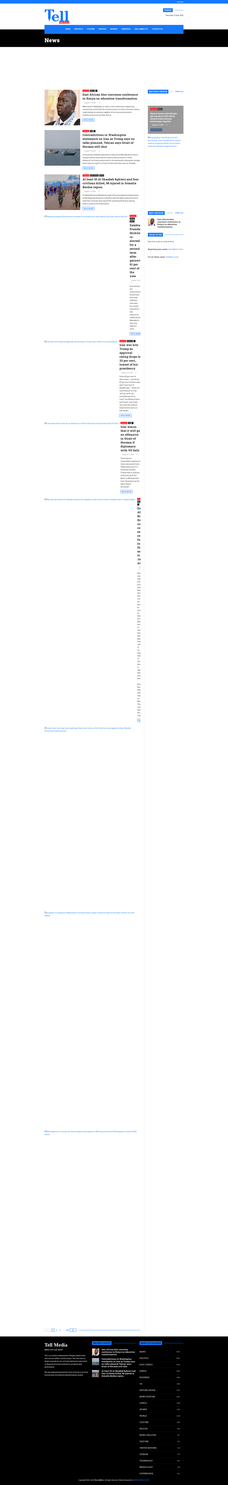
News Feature (147, 1396)
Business (144, 1377)
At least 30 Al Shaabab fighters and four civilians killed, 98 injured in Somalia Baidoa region (111, 183)
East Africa (94, 175)
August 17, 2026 (128, 454)
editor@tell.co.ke (175, 249)
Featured (86, 91)
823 (67, 1330)
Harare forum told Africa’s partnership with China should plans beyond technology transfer (163, 117)
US (91, 131)
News (92, 91)
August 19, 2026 (90, 103)
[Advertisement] (114, 68)
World (143, 1416)
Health (144, 1428)
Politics (129, 341)
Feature (144, 1441)
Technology (146, 1460)
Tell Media (56, 1344)
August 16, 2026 (158, 125)
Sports (143, 1409)
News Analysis (148, 1435)
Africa (132, 219)
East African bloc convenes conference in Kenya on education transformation (110, 96)
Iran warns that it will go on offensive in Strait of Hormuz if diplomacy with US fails (130, 438)
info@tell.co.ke (172, 257)
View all (179, 91)
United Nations (148, 1448)
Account (180, 2)
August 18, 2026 (137, 280)
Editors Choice (147, 1390)
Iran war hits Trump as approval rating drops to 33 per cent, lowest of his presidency (129, 356)
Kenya (143, 1371)
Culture (144, 1422)
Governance (146, 1473)
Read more (88, 120)
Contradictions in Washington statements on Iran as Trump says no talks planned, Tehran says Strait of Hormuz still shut (109, 141)
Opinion (144, 1454)
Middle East (146, 1467)
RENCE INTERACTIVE (141, 1480)
